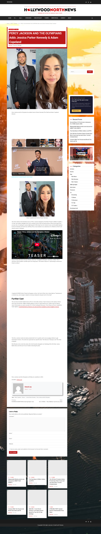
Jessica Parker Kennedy (31, 397)
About (69, 18)
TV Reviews (74, 200)
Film (20, 18)
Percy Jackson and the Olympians (43, 397)
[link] (14, 149)
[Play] (47, 142)
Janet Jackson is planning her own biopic (28, 149)
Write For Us (54, 18)
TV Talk (73, 203)
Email (10, 438)
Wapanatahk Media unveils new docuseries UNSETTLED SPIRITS (16, 467)
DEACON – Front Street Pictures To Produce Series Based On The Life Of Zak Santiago (37, 497)
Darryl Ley (10, 45)
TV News (16, 29)
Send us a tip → (76, 110)
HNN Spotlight (73, 184)
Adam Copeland (18, 397)
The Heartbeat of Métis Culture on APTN (37, 467)
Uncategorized (74, 208)
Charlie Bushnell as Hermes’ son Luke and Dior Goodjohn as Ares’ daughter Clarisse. (39, 306)
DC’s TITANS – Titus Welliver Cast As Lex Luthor (50, 400)
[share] (59, 148)
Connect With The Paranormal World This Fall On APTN (16, 497)
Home (9, 18)
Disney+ (23, 397)
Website (11, 443)
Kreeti (55, 525)
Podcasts (72, 190)
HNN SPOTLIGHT (38, 18)
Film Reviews (74, 179)
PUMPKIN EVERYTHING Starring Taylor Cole (23, 400)
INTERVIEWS (28, 18)
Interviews (73, 187)
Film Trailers (74, 182)
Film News (74, 176)
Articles (72, 169)
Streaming (11, 29)
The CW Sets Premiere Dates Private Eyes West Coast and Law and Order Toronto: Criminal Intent (57, 467)
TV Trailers (74, 205)
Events (72, 171)
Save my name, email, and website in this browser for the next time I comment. (29, 449)
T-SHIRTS (47, 18)
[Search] (92, 18)
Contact (63, 18)
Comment (11, 416)
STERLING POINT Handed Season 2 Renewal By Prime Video (57, 497)
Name (11, 433)
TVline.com (19, 379)
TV (14, 18)
